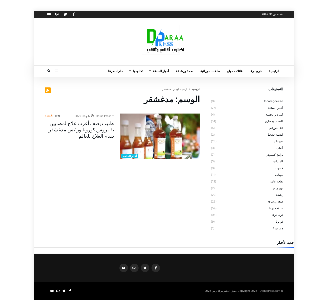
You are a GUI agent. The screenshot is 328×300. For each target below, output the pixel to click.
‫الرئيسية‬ (196, 89)
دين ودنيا (277, 188)
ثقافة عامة (276, 181)
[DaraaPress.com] (164, 24)
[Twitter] (65, 14)
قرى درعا (277, 215)
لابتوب (279, 168)
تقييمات (278, 141)
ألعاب (279, 148)
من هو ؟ (278, 228)
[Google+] (57, 14)
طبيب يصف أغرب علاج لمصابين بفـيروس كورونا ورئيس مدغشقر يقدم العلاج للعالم (81, 130)
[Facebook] (73, 14)
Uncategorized (273, 101)
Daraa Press (104, 116)
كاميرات (278, 161)
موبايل (279, 174)
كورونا (279, 221)
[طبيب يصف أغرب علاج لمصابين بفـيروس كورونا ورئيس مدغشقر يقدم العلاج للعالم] (160, 136)
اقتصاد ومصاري (274, 121)
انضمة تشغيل (275, 134)
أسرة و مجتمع (274, 114)
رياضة (279, 195)
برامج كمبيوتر (275, 154)
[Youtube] (48, 14)
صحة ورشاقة (275, 201)
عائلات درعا (276, 208)
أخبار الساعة (130, 156)
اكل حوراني (276, 128)
